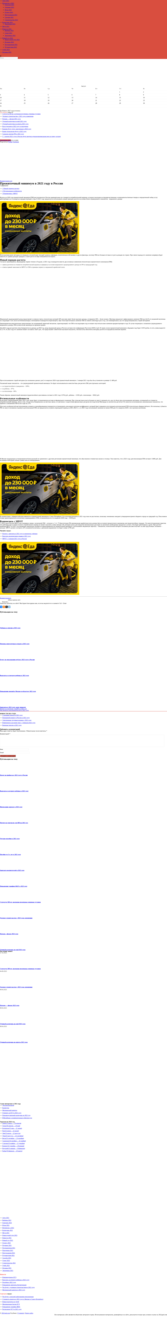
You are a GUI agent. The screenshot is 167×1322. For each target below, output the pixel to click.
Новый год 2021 (7, 38)
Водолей (13, 1148)
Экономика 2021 (10, 35)
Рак (10, 1131)
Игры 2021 (8, 10)
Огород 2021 (9, 12)
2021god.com (6, 1313)
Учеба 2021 (6, 50)
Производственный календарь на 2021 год (16, 1115)
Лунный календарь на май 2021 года (14, 121)
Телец (11, 1126)
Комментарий (5, 734)
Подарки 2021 (9, 42)
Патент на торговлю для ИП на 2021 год (13, 709)
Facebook (16, 142)
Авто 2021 (5, 1218)
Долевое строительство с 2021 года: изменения (17, 116)
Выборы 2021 (9, 30)
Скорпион (14, 1141)
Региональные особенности (12, 191)
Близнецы (12, 1128)
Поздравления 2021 (11, 44)
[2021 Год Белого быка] (14, 70)
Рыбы (12, 1151)
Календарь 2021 (7, 22)
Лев (11, 1133)
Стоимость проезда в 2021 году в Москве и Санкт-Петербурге (22, 1299)
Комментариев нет (6, 181)
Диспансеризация (8, 1105)
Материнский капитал (9, 1110)
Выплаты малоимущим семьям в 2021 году (16, 536)
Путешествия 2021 (11, 47)
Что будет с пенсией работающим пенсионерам (18, 1297)
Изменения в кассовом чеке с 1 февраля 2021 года (18, 723)
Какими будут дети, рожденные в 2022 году (16, 129)
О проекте (20, 1313)
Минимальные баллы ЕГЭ (11, 1304)
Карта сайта (29, 1313)
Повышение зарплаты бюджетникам (14, 1285)
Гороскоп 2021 (9, 5)
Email (2, 752)
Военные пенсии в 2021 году (12, 725)
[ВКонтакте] (1, 607)
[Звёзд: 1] (1, 599)
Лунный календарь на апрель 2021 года (15, 124)
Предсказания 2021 (11, 15)
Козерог (13, 1146)
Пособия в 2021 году (9, 1282)
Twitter (10, 142)
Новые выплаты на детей (10, 1302)
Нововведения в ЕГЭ (9, 1277)
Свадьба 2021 (9, 17)
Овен (11, 1123)
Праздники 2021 (10, 24)
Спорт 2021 (8, 33)
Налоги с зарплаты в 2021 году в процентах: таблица (19, 533)
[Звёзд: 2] (2, 599)
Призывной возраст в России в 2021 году (16, 718)
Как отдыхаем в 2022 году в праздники (15, 126)
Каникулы (5, 1108)
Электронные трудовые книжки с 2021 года (16, 720)
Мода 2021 (5, 26)
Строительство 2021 (11, 20)
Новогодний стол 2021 (12, 39)
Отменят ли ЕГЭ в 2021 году (11, 1113)
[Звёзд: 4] (5, 599)
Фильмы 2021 (6, 52)
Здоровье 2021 (9, 7)
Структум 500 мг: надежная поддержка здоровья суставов (21, 114)
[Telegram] (9, 607)
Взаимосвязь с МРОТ (10, 193)
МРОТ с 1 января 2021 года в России (14, 539)
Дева (12, 1136)
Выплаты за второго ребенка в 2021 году (15, 1280)
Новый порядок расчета (10, 188)
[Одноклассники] (4, 607)
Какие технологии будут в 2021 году (14, 131)
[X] (6, 607)
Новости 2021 (7, 29)
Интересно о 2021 (8, 3)
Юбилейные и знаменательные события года (17, 1118)
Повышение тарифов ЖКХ (11, 1307)
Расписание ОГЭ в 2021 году (12, 1309)
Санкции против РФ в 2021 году (13, 134)
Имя (1, 749)
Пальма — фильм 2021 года (11, 119)
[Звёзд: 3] (4, 599)
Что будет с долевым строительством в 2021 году (18, 1287)
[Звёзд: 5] (7, 599)
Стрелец (13, 1143)
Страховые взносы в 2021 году (12, 715)
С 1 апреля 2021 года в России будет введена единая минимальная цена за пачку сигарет (31, 136)
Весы (13, 1138)
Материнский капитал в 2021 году (13, 1290)
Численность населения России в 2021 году (14, 710)
